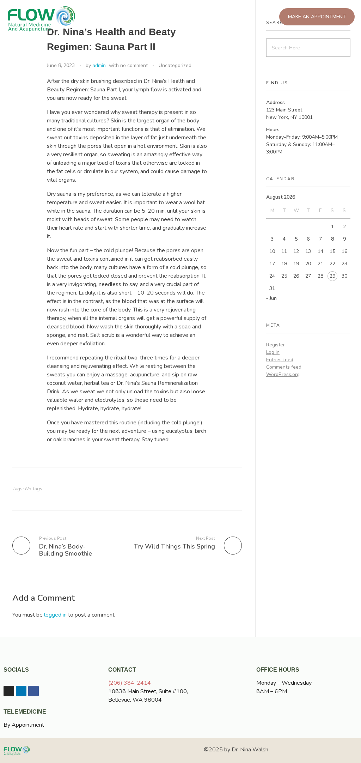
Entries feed (279, 359)
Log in (273, 352)
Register (275, 344)
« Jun (271, 298)
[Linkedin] (21, 691)
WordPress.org (283, 374)
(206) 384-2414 (129, 683)
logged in (56, 615)
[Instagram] (9, 691)
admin (99, 65)
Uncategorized (175, 65)
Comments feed (283, 367)
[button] (162, 17)
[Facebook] (33, 691)
